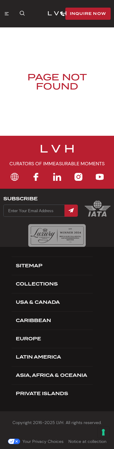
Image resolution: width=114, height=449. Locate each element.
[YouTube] (100, 177)
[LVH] (57, 14)
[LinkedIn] (57, 177)
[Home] (15, 177)
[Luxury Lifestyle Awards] (57, 235)
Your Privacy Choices (43, 441)
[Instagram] (78, 177)
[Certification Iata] (98, 216)
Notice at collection (87, 441)
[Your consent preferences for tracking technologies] (103, 432)
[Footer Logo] (57, 152)
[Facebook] (36, 177)
